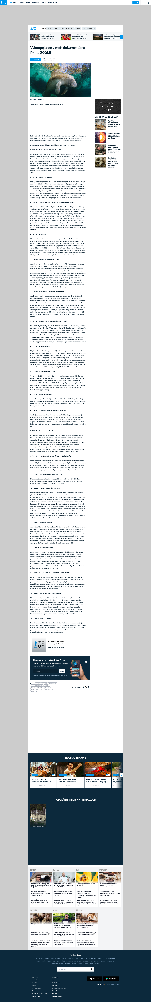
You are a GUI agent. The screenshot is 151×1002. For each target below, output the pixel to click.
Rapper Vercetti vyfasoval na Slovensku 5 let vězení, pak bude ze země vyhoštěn (64, 934)
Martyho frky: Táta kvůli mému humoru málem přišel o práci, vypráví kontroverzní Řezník (62, 925)
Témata (22, 2)
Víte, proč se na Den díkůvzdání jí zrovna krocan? (42, 781)
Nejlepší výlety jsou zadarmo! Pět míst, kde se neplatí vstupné (86, 933)
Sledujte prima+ (52, 2)
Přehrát (35, 818)
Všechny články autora (56, 647)
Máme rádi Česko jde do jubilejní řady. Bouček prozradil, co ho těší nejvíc (63, 893)
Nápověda (54, 990)
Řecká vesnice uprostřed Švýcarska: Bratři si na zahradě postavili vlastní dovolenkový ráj (86, 942)
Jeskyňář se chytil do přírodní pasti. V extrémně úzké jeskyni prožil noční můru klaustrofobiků (96, 781)
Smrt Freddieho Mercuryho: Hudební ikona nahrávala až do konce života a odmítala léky (69, 781)
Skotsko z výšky (36, 820)
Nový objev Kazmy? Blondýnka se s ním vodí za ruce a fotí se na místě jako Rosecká (63, 942)
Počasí (91, 958)
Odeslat (62, 671)
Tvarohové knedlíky (70, 963)
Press (53, 980)
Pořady (28, 2)
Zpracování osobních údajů (59, 988)
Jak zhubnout (39, 958)
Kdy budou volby (98, 958)
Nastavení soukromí (57, 996)
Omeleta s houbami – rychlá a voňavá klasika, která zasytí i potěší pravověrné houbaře (110, 893)
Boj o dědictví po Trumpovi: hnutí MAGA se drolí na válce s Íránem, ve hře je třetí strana (41, 885)
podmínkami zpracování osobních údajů (58, 675)
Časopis (43, 2)
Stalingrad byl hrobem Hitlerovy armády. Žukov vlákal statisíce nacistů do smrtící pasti (114, 149)
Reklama (34, 982)
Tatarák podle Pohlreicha (84, 961)
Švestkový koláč (94, 963)
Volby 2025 (64, 961)
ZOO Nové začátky (110, 958)
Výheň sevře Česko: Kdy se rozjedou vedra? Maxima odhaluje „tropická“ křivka (40, 893)
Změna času (79, 958)
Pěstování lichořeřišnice (107, 961)
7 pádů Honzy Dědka (53, 961)
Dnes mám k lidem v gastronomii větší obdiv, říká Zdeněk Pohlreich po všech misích (63, 885)
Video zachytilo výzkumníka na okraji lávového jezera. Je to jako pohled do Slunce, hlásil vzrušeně (86, 902)
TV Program (35, 2)
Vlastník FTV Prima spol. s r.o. (39, 993)
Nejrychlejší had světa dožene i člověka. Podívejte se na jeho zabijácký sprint (114, 123)
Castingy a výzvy (56, 982)
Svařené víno (72, 961)
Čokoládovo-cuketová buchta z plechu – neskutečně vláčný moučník (108, 885)
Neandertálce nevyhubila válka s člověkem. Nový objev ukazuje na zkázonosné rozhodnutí (113, 162)
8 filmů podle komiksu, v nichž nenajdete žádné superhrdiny (39, 933)
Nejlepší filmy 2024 (50, 958)
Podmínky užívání (36, 988)
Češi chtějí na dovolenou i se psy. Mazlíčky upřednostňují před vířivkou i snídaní (86, 925)
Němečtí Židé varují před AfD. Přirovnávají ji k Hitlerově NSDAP (40, 901)
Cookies (34, 990)
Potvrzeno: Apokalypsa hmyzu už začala (86, 884)
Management (55, 977)
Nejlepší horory (61, 958)
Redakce (54, 993)
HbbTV (34, 985)
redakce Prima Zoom (48, 60)
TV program (70, 958)
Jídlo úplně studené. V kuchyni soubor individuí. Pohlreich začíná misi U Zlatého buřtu (63, 902)
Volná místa (35, 980)
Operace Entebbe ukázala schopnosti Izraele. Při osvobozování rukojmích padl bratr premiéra (86, 894)
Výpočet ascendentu (58, 963)
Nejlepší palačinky (83, 963)
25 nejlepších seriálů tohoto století (41, 923)
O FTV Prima (35, 977)
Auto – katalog (41, 961)
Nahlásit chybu (36, 996)
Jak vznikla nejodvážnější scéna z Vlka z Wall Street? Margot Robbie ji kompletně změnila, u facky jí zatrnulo (40, 943)
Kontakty (54, 985)
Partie (85, 958)
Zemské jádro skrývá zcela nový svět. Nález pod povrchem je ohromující (114, 135)
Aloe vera (95, 961)
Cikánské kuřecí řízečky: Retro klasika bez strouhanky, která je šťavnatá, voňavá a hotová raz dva (109, 902)
